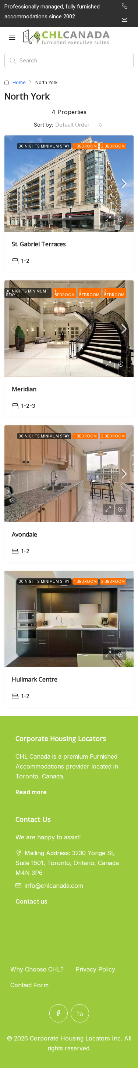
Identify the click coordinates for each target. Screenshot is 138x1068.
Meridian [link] (24, 389)
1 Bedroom (85, 146)
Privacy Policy (95, 969)
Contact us (31, 901)
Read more (31, 792)
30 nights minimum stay (44, 146)
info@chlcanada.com (54, 885)
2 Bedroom (113, 146)
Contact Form (29, 985)
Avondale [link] (24, 534)
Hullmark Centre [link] (34, 679)
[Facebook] (58, 1013)
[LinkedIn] (80, 1013)
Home (19, 82)
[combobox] (78, 124)
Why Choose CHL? (37, 969)
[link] (69, 183)
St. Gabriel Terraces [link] (39, 244)
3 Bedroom (114, 293)
